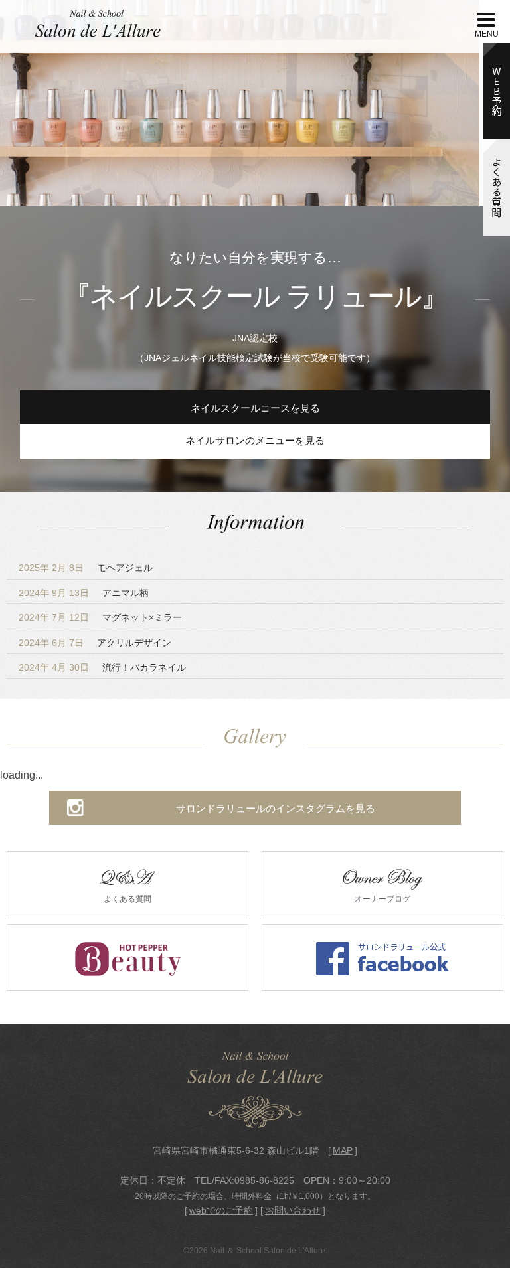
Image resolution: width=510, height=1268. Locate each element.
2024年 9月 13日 (84, 593)
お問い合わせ (293, 1210)
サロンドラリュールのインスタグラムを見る (275, 808)
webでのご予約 (221, 1210)
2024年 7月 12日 (100, 617)
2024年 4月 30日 (102, 667)
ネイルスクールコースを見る (255, 408)
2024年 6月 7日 (95, 642)
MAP (343, 1150)
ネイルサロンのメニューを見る (255, 441)
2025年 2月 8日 (86, 567)
